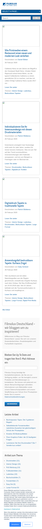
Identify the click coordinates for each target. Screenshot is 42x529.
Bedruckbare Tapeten (13, 93)
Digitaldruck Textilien (19, 170)
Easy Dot (11, 484)
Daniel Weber (23, 59)
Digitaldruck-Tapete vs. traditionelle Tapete (16, 204)
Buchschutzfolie (13, 477)
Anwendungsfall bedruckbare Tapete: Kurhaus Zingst (19, 262)
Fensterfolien (12, 481)
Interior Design (17, 91)
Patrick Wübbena (24, 136)
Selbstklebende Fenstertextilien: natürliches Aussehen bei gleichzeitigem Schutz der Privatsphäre (21, 428)
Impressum (7, 509)
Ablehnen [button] (27, 524)
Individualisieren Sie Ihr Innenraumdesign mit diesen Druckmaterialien (18, 129)
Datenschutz (16, 509)
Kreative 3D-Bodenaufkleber (16, 434)
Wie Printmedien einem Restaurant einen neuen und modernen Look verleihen (18, 53)
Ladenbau (27, 91)
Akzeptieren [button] (15, 524)
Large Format (17, 300)
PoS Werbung (13, 467)
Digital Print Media (29, 300)
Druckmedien (17, 167)
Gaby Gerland (23, 267)
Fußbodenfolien (13, 471)
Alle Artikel (6, 310)
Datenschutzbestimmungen (15, 397)
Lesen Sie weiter (11, 87)
